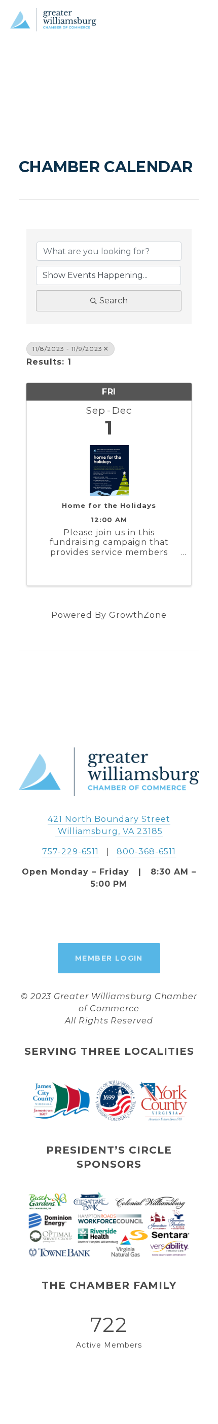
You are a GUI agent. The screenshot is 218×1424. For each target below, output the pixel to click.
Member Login (109, 958)
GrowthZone (138, 615)
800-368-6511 (146, 851)
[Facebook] (86, 916)
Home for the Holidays (109, 505)
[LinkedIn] (132, 916)
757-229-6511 (70, 851)
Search (113, 300)
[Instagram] (109, 916)
